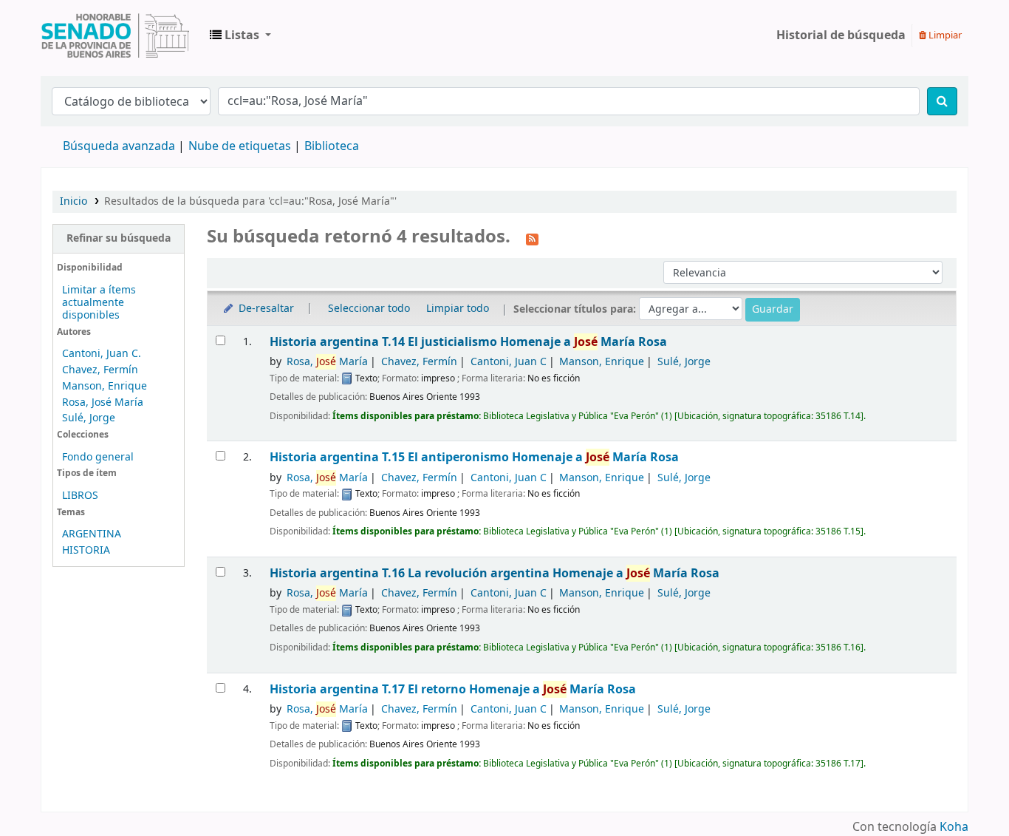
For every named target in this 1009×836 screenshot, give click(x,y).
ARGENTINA (91, 534)
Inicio (73, 201)
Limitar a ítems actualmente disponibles (99, 302)
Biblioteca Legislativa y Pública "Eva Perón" (115, 35)
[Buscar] (942, 101)
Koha (954, 827)
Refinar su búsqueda (118, 238)
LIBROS (80, 495)
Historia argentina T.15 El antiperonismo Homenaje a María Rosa (474, 457)
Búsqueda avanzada (119, 146)
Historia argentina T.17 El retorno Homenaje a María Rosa (453, 689)
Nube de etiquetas (239, 146)
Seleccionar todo (369, 308)
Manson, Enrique (104, 386)
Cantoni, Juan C (509, 362)
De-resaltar (265, 308)
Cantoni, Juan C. (101, 353)
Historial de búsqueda (841, 35)
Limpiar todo (457, 308)
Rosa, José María (102, 402)
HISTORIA (86, 550)
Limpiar (944, 35)
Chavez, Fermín (100, 370)
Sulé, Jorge (88, 418)
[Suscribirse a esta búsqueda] (532, 238)
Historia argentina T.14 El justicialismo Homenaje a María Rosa (468, 342)
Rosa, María (327, 362)
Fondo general (98, 457)
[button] (240, 35)
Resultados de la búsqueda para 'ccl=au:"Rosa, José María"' (250, 201)
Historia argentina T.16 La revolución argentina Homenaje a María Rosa (494, 573)
